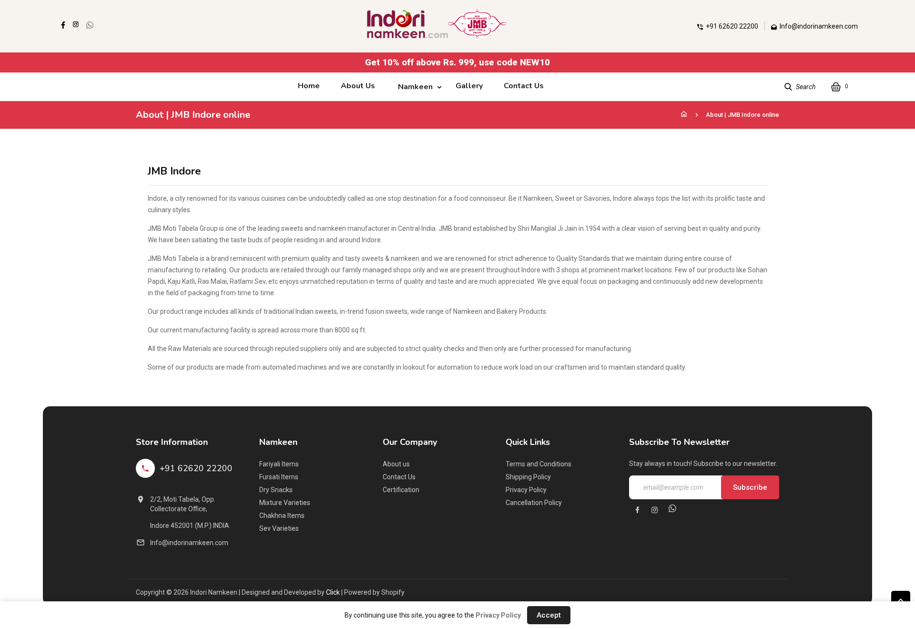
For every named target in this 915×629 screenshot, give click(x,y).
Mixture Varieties (284, 502)
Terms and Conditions (538, 464)
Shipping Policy (528, 477)
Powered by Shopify (374, 592)
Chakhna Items (282, 515)
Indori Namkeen (213, 592)
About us (396, 464)
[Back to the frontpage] (684, 114)
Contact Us (399, 477)
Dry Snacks (276, 490)
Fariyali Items (279, 464)
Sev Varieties (279, 528)
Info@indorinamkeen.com (189, 543)
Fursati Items (278, 477)
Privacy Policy (526, 490)
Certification (401, 490)
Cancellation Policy (534, 502)
